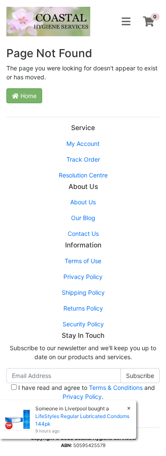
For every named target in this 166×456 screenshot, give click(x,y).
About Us (83, 202)
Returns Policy (83, 308)
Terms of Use (83, 260)
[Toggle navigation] (126, 22)
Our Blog (83, 217)
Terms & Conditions (116, 387)
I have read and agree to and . (86, 392)
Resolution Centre (83, 175)
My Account (83, 143)
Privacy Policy (83, 276)
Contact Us (83, 233)
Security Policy (83, 324)
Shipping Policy (83, 292)
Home (28, 95)
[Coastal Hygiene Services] (48, 20)
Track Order (83, 159)
